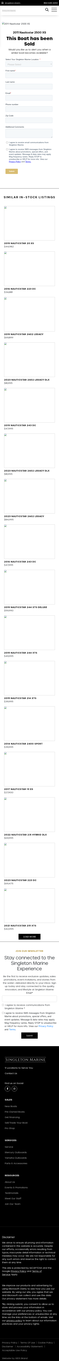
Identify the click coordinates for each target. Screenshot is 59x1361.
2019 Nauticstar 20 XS (19, 243)
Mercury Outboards (16, 1152)
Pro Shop (10, 1128)
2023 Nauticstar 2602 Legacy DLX (27, 379)
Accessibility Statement (30, 1346)
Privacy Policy (46, 1026)
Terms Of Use (27, 1342)
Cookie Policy (45, 1342)
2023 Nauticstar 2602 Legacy (24, 516)
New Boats (11, 1106)
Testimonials (11, 1193)
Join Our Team (12, 1204)
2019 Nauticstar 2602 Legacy (23, 334)
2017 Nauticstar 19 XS (18, 789)
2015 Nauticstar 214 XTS (20, 698)
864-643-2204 (51, 3)
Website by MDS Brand (15, 1358)
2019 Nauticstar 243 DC (20, 425)
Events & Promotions (16, 1187)
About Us (10, 1182)
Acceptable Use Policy (15, 1350)
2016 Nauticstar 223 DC (20, 288)
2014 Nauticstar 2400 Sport (23, 743)
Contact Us (11, 1073)
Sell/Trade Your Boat (16, 1122)
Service (9, 1146)
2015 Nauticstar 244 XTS (20, 652)
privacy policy (14, 1320)
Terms (12, 1029)
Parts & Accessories (16, 1163)
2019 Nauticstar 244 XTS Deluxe (25, 607)
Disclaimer (8, 1346)
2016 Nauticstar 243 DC (20, 561)
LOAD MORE (29, 936)
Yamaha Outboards (16, 1157)
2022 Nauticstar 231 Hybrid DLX (25, 834)
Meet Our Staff (13, 1198)
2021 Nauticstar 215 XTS (20, 925)
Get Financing (12, 1117)
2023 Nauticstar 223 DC (20, 880)
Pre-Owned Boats (15, 1111)
